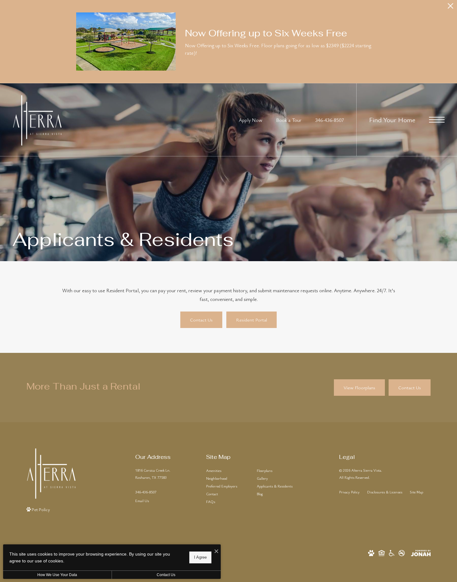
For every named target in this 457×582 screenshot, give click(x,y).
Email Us (142, 500)
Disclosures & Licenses (384, 491)
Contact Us (166, 575)
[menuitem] (226, 470)
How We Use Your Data (57, 575)
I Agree (200, 557)
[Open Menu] (437, 119)
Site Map (416, 491)
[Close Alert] (450, 7)
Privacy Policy (349, 491)
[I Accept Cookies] (216, 551)
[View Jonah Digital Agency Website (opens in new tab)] (421, 552)
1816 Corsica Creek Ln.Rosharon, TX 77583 (152, 474)
